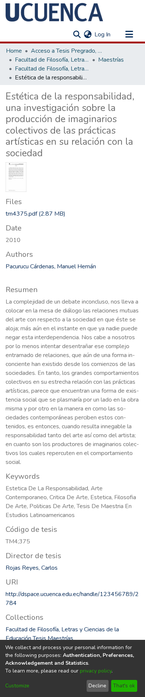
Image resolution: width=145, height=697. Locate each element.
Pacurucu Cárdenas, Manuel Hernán (51, 266)
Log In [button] (102, 34)
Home (14, 51)
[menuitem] (87, 34)
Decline (97, 685)
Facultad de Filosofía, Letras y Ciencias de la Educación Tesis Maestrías (52, 69)
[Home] (54, 12)
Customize (17, 685)
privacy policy (96, 670)
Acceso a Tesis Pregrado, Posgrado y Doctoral (68, 51)
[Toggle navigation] (129, 34)
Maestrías (111, 60)
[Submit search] (76, 34)
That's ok (124, 685)
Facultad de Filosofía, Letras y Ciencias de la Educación (52, 60)
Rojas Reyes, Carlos (32, 568)
